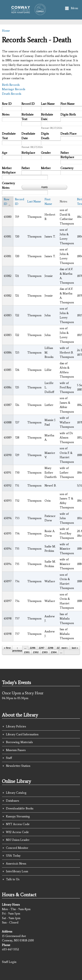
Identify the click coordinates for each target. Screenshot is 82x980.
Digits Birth (68, 114)
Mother (46, 168)
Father (25, 168)
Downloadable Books (19, 808)
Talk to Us (13, 879)
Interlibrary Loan (17, 871)
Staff (9, 758)
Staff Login (9, 962)
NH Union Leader (17, 840)
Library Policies (16, 726)
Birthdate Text (27, 117)
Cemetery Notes (8, 185)
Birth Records (11, 85)
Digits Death (45, 136)
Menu (74, 8)
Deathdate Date (28, 136)
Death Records (11, 94)
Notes (6, 114)
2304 (54, 652)
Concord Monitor (17, 848)
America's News (16, 863)
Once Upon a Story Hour (23, 693)
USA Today (13, 855)
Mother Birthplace (9, 170)
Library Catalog (16, 792)
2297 (41, 648)
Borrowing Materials (19, 742)
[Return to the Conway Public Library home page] (27, 13)
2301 (27, 652)
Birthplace (28, 152)
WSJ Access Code (17, 832)
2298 (50, 648)
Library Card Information (22, 734)
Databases (12, 800)
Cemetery (67, 168)
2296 (32, 648)
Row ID (7, 104)
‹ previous (17, 649)
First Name (68, 104)
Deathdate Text (9, 136)
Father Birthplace (67, 155)
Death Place (69, 133)
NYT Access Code (18, 824)
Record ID (28, 104)
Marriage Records (13, 89)
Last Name (48, 104)
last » (75, 648)
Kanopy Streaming (18, 816)
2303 (45, 652)
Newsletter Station (18, 766)
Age (4, 152)
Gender (46, 152)
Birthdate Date (47, 117)
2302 (36, 652)
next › (65, 648)
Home (6, 30)
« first (7, 648)
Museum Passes (16, 750)
